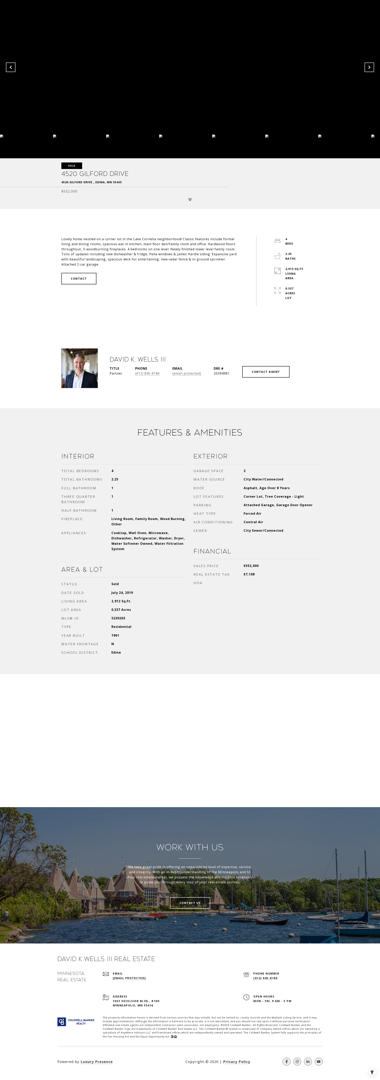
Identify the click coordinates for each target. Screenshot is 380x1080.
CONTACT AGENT (266, 372)
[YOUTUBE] (319, 1062)
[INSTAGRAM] (297, 1062)
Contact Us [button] (190, 903)
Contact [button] (79, 278)
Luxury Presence (97, 1061)
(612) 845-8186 (147, 373)
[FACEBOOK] (287, 1062)
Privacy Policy (236, 1061)
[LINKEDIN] (308, 1062)
